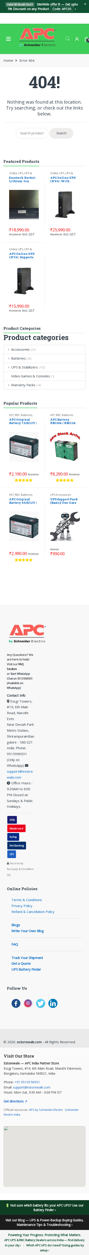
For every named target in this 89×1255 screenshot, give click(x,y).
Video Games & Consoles (30, 376)
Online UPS (16, 173)
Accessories (20, 349)
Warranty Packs (23, 385)
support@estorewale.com (31, 1087)
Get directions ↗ (15, 1101)
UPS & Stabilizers (20, 174)
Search (67, 38)
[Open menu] (8, 39)
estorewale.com (29, 1042)
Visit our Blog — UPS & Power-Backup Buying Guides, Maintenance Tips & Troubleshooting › (44, 1222)
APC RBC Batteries (20, 415)
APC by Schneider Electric (46, 1110)
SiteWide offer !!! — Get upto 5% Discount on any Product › (42, 6)
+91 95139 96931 (27, 1082)
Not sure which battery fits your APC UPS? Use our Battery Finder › (47, 1207)
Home (8, 60)
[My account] (77, 39)
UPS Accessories (60, 495)
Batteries (18, 358)
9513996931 (25, 678)
